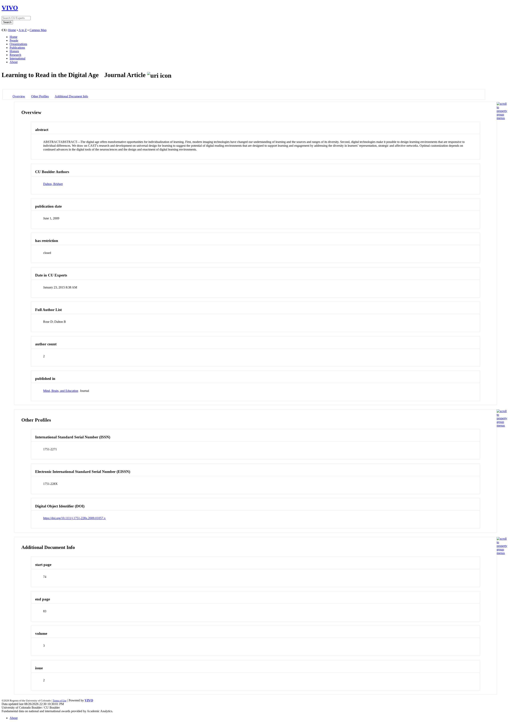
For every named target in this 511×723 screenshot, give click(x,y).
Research (15, 54)
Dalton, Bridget (53, 184)
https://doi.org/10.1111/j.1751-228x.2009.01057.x (74, 518)
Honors (14, 51)
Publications (17, 47)
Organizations (18, 44)
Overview (19, 96)
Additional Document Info (71, 96)
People (14, 40)
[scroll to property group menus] (502, 118)
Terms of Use (59, 700)
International (17, 58)
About (14, 62)
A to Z (23, 30)
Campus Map (38, 30)
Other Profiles (40, 96)
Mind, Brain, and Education (60, 390)
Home (12, 30)
